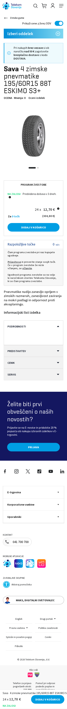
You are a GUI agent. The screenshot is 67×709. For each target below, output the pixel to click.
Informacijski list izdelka (22, 312)
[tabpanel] (33, 136)
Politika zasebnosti (48, 628)
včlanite (27, 268)
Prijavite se (14, 261)
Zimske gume (17, 17)
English (18, 618)
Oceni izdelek (36, 98)
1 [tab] (32, 168)
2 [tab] (38, 168)
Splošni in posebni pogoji (19, 637)
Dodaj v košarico (33, 227)
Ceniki (48, 637)
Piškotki (19, 646)
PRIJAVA (33, 447)
